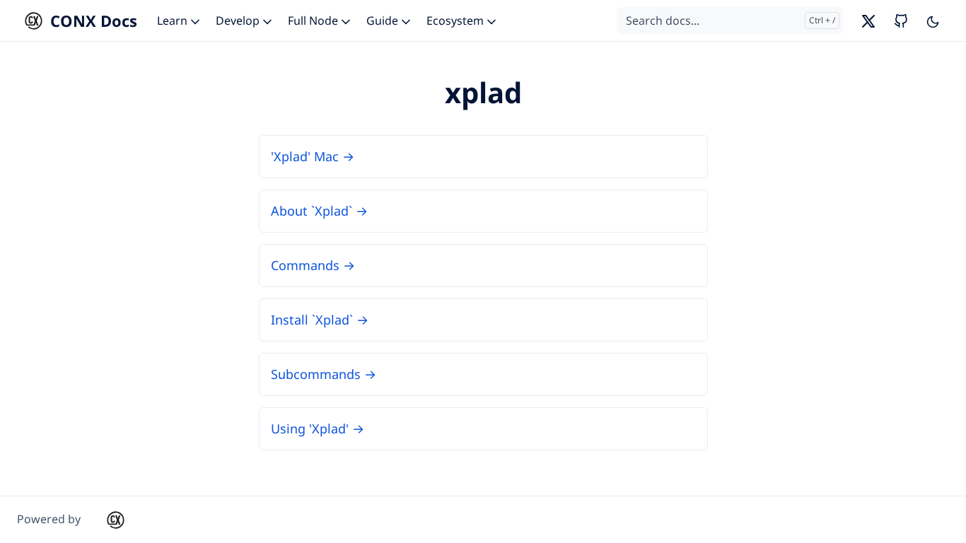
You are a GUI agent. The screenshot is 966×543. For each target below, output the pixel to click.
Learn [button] (173, 20)
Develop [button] (239, 20)
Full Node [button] (314, 20)
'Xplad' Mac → (312, 156)
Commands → (313, 265)
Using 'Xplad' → (317, 428)
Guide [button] (383, 20)
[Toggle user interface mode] (932, 20)
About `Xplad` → (319, 210)
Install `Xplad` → (319, 319)
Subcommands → (323, 374)
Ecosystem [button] (456, 20)
